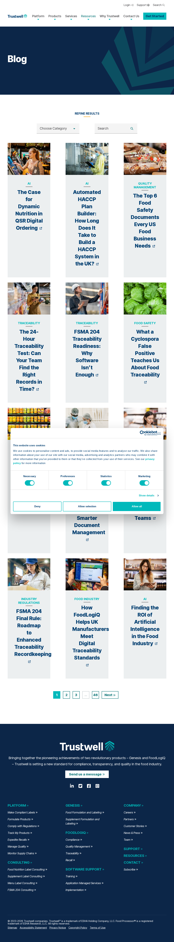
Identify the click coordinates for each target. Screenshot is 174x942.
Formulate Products (19, 819)
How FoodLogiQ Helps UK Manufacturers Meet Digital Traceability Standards (90, 636)
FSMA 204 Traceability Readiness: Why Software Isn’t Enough (87, 353)
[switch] (68, 483)
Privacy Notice (57, 927)
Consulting (19, 862)
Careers (128, 812)
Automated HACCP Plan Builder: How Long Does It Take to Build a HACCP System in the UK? (87, 228)
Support (142, 5)
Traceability (72, 853)
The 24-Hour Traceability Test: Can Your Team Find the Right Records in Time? (29, 360)
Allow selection (87, 506)
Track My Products (19, 833)
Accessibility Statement (33, 927)
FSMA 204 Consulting (20, 890)
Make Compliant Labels (21, 812)
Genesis (73, 805)
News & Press (132, 833)
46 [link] (95, 695)
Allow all (137, 506)
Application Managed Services (83, 883)
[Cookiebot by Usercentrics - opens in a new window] (146, 433)
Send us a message (85, 774)
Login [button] (127, 5)
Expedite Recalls (17, 839)
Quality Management (78, 846)
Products (54, 16)
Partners (129, 819)
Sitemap (12, 927)
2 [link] (66, 695)
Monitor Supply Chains (21, 853)
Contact (132, 862)
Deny (37, 506)
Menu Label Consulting (21, 883)
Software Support (84, 869)
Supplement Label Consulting (25, 876)
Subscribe (129, 869)
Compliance (73, 839)
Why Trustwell (109, 16)
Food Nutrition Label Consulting (26, 869)
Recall (69, 860)
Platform (38, 16)
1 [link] (56, 695)
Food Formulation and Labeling (84, 812)
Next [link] (109, 695)
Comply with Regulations (22, 826)
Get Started (155, 16)
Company (132, 805)
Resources (88, 16)
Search (157, 5)
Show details (146, 495)
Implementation (75, 890)
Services (71, 16)
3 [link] (76, 695)
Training (70, 876)
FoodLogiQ (76, 833)
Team (127, 839)
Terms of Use (98, 927)
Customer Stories (134, 826)
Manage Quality (17, 846)
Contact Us (131, 16)
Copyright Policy (77, 927)
